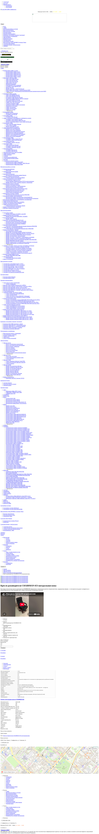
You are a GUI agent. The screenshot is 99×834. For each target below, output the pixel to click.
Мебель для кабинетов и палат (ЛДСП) (12, 178)
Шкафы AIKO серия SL (11, 218)
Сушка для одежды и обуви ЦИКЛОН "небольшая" (18, 296)
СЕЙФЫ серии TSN (10, 393)
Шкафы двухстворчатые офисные (13, 366)
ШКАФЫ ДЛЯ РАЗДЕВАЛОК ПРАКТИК (15, 485)
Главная (5, 569)
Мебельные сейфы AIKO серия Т (13, 391)
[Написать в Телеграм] (2, 62)
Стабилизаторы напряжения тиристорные (13, 527)
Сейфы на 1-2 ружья (10, 109)
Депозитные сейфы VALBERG (13, 444)
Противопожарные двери (9, 515)
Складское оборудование (9, 43)
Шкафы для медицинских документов (12, 207)
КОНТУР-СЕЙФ (7, 503)
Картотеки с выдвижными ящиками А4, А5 (13, 220)
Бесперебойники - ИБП (8, 530)
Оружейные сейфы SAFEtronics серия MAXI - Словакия (19, 497)
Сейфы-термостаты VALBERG (13, 464)
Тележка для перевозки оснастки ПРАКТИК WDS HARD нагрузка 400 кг (23, 299)
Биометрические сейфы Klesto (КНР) (14, 164)
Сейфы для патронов (11, 107)
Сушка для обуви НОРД (11, 294)
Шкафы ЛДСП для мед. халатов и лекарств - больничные (19, 182)
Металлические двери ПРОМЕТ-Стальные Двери (14, 42)
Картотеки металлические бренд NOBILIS (15, 223)
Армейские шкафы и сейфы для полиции (15, 104)
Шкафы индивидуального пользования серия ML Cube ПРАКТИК (21, 239)
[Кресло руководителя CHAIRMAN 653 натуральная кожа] (14, 576)
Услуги (4, 550)
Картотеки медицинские (9, 174)
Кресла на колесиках (10, 349)
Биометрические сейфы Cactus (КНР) (14, 162)
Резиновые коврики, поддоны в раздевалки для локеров (19, 249)
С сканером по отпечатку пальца (10, 160)
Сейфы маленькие (7, 154)
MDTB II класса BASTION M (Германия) (15, 131)
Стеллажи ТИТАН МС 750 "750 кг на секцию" (14, 268)
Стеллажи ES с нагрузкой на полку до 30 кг (13, 263)
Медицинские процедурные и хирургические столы (15, 188)
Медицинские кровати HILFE (13, 399)
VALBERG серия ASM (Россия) (13, 86)
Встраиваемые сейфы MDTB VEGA (14, 420)
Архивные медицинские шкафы (10, 171)
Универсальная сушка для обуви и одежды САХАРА (18, 297)
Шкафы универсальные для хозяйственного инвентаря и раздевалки (21, 242)
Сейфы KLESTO (7, 493)
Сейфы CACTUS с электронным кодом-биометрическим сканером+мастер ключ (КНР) (26, 91)
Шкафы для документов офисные (13, 368)
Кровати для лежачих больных (13, 185)
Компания (5, 544)
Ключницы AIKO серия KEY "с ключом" (12, 327)
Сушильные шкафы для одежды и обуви (12, 292)
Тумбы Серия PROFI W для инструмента (15, 307)
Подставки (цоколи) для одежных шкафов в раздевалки (18, 248)
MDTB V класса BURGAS (12, 411)
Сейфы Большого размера (9, 153)
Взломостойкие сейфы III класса (13, 74)
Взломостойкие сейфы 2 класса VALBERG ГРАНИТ (18, 436)
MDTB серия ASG (10, 422)
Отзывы (5, 666)
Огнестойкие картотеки (8, 141)
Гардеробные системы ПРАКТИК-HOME (12, 509)
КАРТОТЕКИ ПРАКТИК (12, 476)
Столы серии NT (10, 358)
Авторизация (9, 6)
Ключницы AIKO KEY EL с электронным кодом (14, 325)
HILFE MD (8, 170)
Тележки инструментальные (9, 298)
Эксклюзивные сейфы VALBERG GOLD (15, 466)
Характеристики (7, 664)
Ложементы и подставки (11, 106)
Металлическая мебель (8, 30)
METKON (5, 501)
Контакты (5, 561)
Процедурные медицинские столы (14, 192)
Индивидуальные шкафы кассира (11, 254)
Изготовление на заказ (11, 556)
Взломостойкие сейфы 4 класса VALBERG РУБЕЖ (18, 440)
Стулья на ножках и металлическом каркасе (16, 352)
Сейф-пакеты (6, 337)
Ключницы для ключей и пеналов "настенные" (14, 35)
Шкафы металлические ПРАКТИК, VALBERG (17, 216)
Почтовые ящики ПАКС (9, 278)
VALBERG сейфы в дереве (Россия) (14, 138)
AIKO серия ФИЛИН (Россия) (13, 96)
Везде (4, 26)
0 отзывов (5, 620)
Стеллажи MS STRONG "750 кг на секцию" (13, 266)
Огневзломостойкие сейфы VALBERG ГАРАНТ (17, 453)
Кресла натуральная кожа (12, 350)
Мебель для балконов (8, 259)
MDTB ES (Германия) (11, 84)
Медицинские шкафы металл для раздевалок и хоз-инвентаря (17, 199)
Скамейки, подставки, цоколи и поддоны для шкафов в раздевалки (18, 245)
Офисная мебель (7, 37)
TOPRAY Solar (6, 492)
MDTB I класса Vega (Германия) (13, 130)
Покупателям (6, 537)
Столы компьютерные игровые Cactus (14, 357)
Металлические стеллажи (9, 31)
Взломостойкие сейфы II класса (13, 73)
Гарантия (8, 541)
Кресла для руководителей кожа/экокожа (15, 345)
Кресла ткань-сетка (10, 351)
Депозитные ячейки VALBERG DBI (14, 450)
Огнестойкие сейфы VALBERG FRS (14, 455)
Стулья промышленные (8, 291)
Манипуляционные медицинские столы (15, 189)
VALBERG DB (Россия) (11, 149)
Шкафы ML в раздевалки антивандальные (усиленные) (18, 232)
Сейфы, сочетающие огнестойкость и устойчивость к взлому (17, 118)
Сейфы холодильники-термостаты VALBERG (13, 202)
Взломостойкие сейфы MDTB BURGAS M (16, 416)
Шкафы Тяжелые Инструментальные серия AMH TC (15, 315)
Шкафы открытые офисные (12, 372)
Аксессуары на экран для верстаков (11, 282)
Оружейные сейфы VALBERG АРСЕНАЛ (16, 458)
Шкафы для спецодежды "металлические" (15, 236)
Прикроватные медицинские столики (14, 191)
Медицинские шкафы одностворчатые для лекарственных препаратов (22, 198)
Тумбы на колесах (10, 363)
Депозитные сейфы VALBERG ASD (14, 446)
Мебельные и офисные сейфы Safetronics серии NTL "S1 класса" (21, 498)
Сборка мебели (9, 553)
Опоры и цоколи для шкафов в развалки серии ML (17, 247)
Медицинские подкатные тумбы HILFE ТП (16, 402)
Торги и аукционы (10, 543)
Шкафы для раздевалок (8, 377)
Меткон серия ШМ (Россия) (12, 126)
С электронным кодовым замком (10, 158)
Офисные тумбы (7, 360)
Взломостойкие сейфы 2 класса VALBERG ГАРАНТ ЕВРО (19, 435)
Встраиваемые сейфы (8, 112)
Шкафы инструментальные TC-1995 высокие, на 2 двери (19, 312)
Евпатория (8, 564)
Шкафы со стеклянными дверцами (14, 373)
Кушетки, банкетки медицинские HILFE (15, 177)
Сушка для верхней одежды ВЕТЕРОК (15, 293)
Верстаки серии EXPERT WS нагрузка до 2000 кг (14, 285)
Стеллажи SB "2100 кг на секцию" (11, 269)
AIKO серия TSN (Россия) (12, 81)
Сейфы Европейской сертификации (11, 127)
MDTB (4, 404)
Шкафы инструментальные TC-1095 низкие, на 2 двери (19, 310)
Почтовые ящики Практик (9, 276)
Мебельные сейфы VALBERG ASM (14, 452)
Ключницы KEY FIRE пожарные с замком (13, 323)
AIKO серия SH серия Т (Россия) (13, 124)
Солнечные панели (7, 526)
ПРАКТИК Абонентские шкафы (13, 257)
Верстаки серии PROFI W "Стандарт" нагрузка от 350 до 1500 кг (18, 290)
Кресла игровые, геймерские (12, 346)
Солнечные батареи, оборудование (14, 802)
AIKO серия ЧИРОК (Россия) (13, 95)
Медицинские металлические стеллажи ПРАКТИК (17, 194)
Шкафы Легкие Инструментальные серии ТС (13, 309)
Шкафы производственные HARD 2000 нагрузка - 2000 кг (19, 319)
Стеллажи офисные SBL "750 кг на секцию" (13, 267)
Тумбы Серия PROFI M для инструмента (15, 305)
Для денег (5, 159)
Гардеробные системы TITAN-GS (11, 508)
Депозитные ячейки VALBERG (13, 448)
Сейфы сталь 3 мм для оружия (13, 102)
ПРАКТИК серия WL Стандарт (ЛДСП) (15, 378)
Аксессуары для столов (11, 356)
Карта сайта (8, 785)
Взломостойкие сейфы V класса (13, 76)
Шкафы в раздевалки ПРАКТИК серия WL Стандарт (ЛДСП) (20, 233)
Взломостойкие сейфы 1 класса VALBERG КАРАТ (17, 431)
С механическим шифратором (10, 157)
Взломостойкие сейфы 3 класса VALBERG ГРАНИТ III (18, 437)
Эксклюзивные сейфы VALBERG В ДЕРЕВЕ (16, 468)
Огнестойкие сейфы (8, 115)
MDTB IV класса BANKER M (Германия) (15, 134)
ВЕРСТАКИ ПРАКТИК (11, 472)
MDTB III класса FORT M (12, 409)
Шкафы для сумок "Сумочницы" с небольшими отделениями (20, 237)
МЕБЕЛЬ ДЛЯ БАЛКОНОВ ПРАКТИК (15, 477)
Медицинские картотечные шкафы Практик (16, 175)
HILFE (4, 397)
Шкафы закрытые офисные (12, 371)
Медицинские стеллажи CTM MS (11, 193)
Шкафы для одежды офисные (12, 369)
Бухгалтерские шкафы (8, 217)
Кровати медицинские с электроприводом (15, 186)
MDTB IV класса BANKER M (13, 410)
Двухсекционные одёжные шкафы (14, 231)
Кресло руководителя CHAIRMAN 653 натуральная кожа (16, 735)
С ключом (5, 156)
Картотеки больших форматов (10, 225)
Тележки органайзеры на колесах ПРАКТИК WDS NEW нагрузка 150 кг (22, 303)
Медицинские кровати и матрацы (11, 183)
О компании (9, 546)
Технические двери (7, 516)
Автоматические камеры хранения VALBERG (16, 427)
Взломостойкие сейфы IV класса (13, 75)
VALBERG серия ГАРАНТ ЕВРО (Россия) (15, 120)
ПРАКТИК (8, 172)
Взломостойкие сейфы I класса (13, 71)
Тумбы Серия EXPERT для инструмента (15, 308)
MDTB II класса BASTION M (13, 408)
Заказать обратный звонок (7, 52)
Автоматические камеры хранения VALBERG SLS (17, 430)
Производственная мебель (9, 33)
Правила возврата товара (11, 542)
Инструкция (6, 668)
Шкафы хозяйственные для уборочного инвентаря (17, 243)
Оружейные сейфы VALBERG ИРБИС (15, 459)
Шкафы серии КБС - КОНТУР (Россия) (15, 88)
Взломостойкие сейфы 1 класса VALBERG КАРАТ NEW (19, 432)
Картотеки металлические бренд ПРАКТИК (16, 221)
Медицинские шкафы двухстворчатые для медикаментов (19, 197)
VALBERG (5, 426)
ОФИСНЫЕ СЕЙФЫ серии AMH (14, 392)
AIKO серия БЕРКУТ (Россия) (13, 99)
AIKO (4, 390)
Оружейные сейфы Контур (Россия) (14, 101)
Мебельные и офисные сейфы (10, 77)
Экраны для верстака (11, 284)
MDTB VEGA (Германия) (12, 113)
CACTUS (5, 490)
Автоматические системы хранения (14, 797)
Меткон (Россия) (10, 87)
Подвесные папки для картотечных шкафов (16, 222)
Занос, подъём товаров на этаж (13, 552)
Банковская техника (7, 38)
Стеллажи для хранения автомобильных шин (13, 272)
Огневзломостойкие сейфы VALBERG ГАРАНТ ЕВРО (18, 454)
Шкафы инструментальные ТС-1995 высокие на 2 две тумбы (20, 314)
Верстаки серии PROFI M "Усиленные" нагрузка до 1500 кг (17, 288)
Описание (5, 663)
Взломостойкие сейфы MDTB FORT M (15, 419)
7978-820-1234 (4, 51)
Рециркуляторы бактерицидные (10, 200)
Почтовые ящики (7, 32)
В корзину (3, 647)
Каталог (4, 67)
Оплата (7, 538)
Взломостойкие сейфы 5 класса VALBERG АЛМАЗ (18, 441)
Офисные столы (7, 355)
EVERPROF (6, 394)
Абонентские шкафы (8, 256)
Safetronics (5, 494)
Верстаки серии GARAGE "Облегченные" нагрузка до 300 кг (17, 286)
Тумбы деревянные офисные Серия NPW (15, 361)
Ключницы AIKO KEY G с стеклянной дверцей (14, 326)
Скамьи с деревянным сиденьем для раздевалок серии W (19, 253)
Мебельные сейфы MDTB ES (12, 421)
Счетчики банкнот (7, 382)
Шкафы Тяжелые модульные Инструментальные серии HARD (17, 316)
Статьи (7, 548)
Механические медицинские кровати (14, 187)
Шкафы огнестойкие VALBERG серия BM (16, 214)
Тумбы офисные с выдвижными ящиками (12, 227)
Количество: (3, 642)
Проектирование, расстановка (13, 559)
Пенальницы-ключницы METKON (11, 328)
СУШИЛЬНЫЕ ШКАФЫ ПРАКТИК (14, 480)
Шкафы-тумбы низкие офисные (13, 374)
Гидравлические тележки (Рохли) (11, 520)
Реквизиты (8, 549)
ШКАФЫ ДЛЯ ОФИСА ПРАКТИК (14, 483)
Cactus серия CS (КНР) (11, 125)
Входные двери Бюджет (8, 513)
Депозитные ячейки (7, 148)
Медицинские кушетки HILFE (13, 400)
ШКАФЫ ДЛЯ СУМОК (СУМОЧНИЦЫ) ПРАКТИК (18, 486)
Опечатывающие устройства (9, 334)
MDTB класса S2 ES (10, 413)
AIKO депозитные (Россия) (12, 145)
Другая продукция (10, 798)
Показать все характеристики (10, 637)
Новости (8, 547)
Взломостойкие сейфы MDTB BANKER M (16, 414)
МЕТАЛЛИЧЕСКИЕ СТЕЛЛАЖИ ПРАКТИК (16, 479)
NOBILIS (5, 425)
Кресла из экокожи (10, 347)
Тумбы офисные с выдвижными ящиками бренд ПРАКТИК (19, 228)
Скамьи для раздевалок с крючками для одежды (17, 251)
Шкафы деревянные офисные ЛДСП (14, 367)
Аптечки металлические (8, 169)
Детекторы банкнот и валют (9, 384)
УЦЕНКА (5, 46)
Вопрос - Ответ (7, 667)
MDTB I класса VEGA (11, 407)
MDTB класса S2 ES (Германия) (13, 136)
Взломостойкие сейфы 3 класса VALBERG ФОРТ (17, 438)
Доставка (8, 539)
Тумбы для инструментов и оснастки (11, 304)
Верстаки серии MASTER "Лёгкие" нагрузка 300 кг (15, 287)
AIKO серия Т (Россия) (11, 82)
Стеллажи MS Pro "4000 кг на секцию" (12, 271)
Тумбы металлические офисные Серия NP (15, 362)
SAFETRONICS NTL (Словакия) (13, 85)
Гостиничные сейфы (8, 123)
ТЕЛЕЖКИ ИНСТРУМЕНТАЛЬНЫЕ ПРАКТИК (17, 481)
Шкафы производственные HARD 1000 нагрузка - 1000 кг (19, 318)
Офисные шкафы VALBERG (12, 463)
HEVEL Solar (6, 396)
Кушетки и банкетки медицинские (11, 176)
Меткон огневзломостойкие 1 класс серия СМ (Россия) (18, 121)
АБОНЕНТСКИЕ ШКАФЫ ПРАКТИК (15, 471)
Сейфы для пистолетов (11, 108)
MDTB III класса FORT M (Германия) (14, 132)
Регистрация (9, 7)
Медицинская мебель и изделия (10, 29)
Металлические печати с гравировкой (12, 333)
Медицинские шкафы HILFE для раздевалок (16, 403)
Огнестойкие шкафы (8, 212)
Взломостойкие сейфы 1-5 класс (10, 70)
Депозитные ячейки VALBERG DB (14, 449)
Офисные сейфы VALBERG (12, 460)
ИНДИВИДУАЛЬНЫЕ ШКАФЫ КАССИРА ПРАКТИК (19, 474)
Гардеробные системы (8, 41)
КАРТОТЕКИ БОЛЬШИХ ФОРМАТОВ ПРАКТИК (18, 475)
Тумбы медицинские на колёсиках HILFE (15, 205)
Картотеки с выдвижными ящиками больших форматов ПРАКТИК (21, 226)
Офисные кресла (7, 342)
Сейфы (4, 27)
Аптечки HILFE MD (10, 398)
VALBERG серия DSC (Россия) (13, 147)
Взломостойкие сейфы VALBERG (14, 442)
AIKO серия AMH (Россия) (12, 79)
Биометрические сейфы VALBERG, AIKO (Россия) (17, 163)
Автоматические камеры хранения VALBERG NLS (18, 429)
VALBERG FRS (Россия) (11, 117)
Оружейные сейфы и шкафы (9, 93)
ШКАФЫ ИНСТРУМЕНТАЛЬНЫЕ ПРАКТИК (17, 487)
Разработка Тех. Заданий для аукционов (15, 560)
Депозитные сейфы (7, 143)
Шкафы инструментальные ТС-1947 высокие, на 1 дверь (19, 313)
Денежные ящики (7, 385)
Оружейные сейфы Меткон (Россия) (14, 97)
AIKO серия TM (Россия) (12, 80)
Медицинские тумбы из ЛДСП (13, 180)
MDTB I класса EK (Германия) (13, 129)
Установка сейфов (10, 554)
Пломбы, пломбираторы (8, 335)
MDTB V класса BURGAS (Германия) (15, 135)
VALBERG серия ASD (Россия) (13, 146)
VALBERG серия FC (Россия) (13, 142)
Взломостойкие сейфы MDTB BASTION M (16, 415)
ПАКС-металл (6, 502)
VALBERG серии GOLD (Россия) (13, 140)
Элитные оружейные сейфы (12, 103)
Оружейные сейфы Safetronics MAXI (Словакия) (17, 98)
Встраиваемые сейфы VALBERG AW (14, 443)
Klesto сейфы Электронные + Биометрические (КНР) (18, 90)
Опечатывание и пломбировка (10, 36)
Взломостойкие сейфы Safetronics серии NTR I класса (18, 496)
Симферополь (9, 563)
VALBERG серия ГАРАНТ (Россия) (14, 119)
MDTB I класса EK (10, 405)
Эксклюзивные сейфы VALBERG (14, 465)
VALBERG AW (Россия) (11, 114)
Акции (2, 535)
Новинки (3, 533)
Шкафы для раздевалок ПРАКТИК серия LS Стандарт (18, 234)
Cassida (5, 499)
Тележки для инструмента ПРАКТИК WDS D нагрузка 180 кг (20, 301)
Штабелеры (6, 522)
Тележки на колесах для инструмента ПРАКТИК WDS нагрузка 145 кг (22, 302)
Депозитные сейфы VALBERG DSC (14, 447)
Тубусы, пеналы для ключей (9, 338)
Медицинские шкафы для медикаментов (12, 196)
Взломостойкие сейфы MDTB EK (13, 418)
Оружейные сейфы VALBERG (13, 457)
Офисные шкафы (7, 364)
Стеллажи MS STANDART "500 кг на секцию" (14, 265)
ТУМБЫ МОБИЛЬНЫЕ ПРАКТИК (14, 482)
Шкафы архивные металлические (11, 215)
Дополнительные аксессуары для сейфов (12, 152)
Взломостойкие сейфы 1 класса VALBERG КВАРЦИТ (18, 433)
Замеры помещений (10, 558)
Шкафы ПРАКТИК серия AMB (13, 255)
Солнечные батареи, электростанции (11, 44)
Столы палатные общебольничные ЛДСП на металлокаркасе (20, 181)
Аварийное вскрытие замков (12, 555)
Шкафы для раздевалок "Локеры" (11, 229)
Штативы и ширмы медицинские (11, 208)
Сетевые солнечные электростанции (11, 529)
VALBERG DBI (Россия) (11, 151)
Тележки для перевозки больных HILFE (12, 203)
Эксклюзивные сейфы (8, 137)
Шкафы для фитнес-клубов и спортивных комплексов (18, 238)
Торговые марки (7, 40)
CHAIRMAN (6, 491)
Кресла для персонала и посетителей (14, 344)
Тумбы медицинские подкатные (10, 204)
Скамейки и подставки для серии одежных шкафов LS (18, 250)
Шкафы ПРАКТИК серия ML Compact (15, 240)
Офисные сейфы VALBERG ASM (13, 461)
